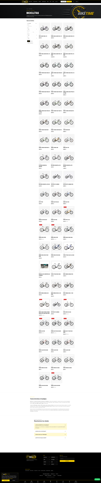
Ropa (44, 459)
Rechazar (14, 480)
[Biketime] (25, 2)
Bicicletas (30, 1)
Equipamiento (35, 1)
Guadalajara (52, 470)
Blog (50, 1)
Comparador (44, 1)
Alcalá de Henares (31, 470)
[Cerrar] (17, 473)
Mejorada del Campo (48, 470)
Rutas (53, 1)
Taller (56, 1)
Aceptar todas (6, 480)
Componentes (53, 457)
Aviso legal (41, 475)
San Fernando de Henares (43, 470)
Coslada (39, 470)
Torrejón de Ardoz (36, 470)
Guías (48, 1)
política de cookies (10, 478)
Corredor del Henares (27, 470)
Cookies (54, 475)
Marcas (40, 1)
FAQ (73, 1)
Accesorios (52, 459)
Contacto (77, 1)
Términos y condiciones (48, 475)
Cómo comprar (69, 1)
